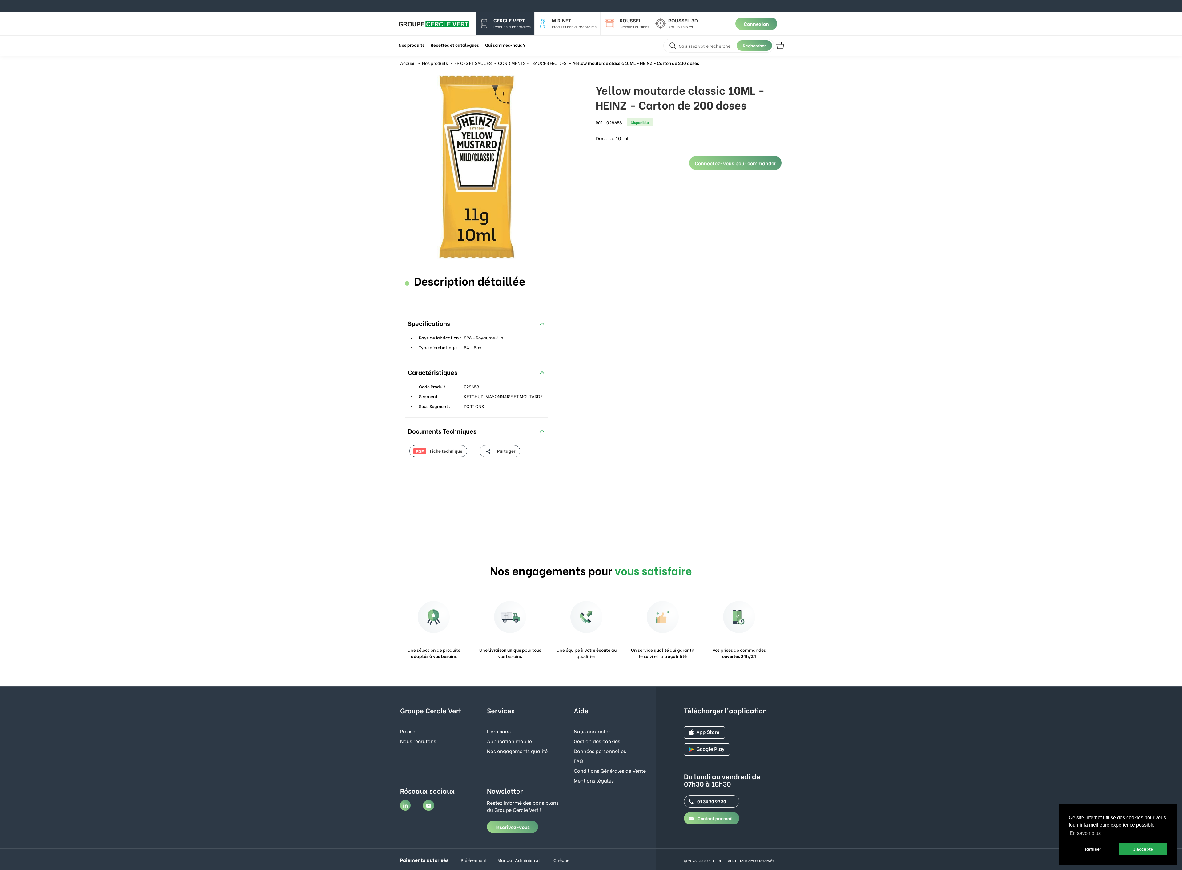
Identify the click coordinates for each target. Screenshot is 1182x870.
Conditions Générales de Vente (610, 770)
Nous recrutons (418, 740)
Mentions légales (594, 780)
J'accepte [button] (1143, 849)
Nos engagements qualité (517, 750)
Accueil (408, 63)
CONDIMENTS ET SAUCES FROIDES (532, 63)
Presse (407, 731)
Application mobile (509, 740)
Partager (505, 450)
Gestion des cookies (597, 740)
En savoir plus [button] (1085, 833)
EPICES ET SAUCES (473, 63)
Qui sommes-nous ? (505, 45)
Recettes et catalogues (455, 45)
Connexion (756, 23)
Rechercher (754, 45)
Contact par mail (715, 818)
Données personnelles (600, 750)
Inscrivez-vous (512, 826)
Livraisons (499, 731)
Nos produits (435, 63)
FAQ (578, 760)
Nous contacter (592, 731)
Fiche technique (439, 450)
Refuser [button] (1093, 849)
